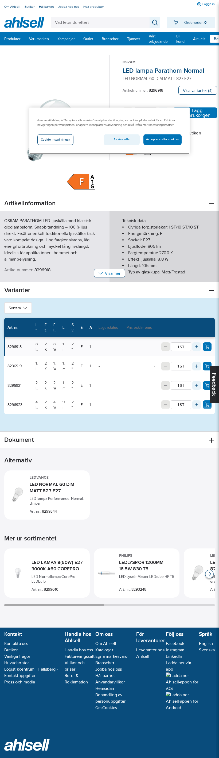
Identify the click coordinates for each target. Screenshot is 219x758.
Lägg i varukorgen (198, 113)
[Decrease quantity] (165, 346)
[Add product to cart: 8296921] (207, 385)
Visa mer (112, 273)
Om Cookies (106, 707)
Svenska (207, 649)
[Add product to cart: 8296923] (207, 404)
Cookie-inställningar (55, 139)
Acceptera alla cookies (162, 139)
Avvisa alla (122, 139)
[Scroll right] (209, 574)
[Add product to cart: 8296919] (207, 366)
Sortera (15, 308)
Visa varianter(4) (198, 90)
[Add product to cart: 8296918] (207, 346)
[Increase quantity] (196, 346)
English (206, 643)
